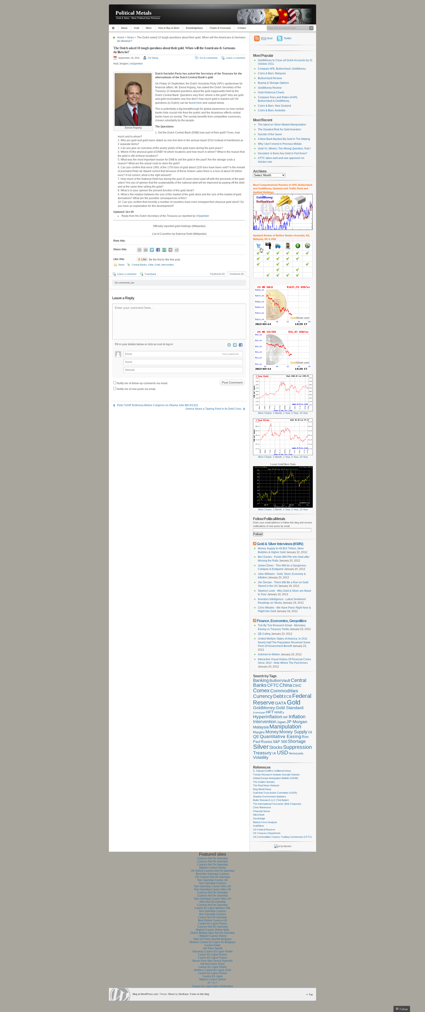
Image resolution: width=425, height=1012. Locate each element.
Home (114, 28)
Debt (150, 264)
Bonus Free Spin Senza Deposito (213, 960)
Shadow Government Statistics (269, 796)
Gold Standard (289, 707)
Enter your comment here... (134, 307)
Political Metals (133, 13)
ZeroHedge (259, 818)
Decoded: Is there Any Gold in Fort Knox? (282, 153)
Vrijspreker (202, 215)
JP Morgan (296, 721)
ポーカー (212, 982)
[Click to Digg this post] (170, 249)
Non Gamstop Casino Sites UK (212, 886)
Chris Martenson (262, 807)
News (130, 37)
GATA (280, 703)
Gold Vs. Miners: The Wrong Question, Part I (284, 148)
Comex (261, 690)
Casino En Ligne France (212, 923)
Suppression (297, 747)
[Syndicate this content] (254, 544)
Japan (281, 722)
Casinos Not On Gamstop (212, 858)
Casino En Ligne (213, 976)
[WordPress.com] (229, 345)
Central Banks (139, 264)
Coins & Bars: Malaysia (272, 73)
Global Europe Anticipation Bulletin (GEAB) (275, 778)
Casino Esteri (213, 945)
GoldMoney (264, 707)
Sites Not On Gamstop (212, 901)
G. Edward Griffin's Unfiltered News (272, 770)
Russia (266, 742)
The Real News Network (266, 785)
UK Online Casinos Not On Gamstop (212, 870)
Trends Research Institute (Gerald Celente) (276, 774)
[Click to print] (139, 249)
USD (282, 753)
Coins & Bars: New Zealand (274, 105)
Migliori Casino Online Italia (212, 929)
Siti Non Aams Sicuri (212, 963)
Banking (261, 680)
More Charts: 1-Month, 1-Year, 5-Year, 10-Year (283, 413)
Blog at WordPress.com (145, 994)
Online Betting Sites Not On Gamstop (212, 932)
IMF (285, 717)
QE (256, 736)
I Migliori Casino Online (213, 936)
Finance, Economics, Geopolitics (281, 621)
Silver (149, 28)
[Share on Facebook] (157, 249)
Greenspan (259, 712)
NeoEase (184, 994)
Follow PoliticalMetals (269, 519)
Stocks (275, 747)
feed (266, 38)
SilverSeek (259, 814)
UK (274, 753)
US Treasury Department (266, 833)
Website (130, 370)
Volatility (261, 757)
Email (182, 354)
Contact (242, 28)
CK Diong (153, 58)
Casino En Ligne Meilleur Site (212, 908)
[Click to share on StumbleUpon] (164, 249)
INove (171, 994)
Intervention (167, 264)
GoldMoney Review (270, 87)
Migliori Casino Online (212, 867)
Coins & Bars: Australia (271, 110)
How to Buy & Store (168, 28)
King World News (262, 789)
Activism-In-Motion (269, 654)
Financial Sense (261, 811)
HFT (270, 712)
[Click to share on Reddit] (176, 249)
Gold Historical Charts (271, 92)
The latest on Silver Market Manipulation (282, 124)
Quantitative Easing (280, 736)
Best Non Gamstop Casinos (212, 873)
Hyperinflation (267, 716)
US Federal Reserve (264, 829)
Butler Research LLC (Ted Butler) (271, 800)
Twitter (288, 38)
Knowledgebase (194, 28)
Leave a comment (235, 58)
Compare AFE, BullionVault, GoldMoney (282, 68)
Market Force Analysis (265, 822)
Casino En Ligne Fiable (212, 967)
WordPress (120, 994)
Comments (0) (237, 274)
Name (128, 362)
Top (311, 994)
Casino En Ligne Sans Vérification (212, 986)
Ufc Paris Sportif (212, 948)
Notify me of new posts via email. (136, 389)
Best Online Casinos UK (212, 920)
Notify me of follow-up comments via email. (142, 383)
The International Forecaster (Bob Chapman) (277, 804)
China (285, 685)
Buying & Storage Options (273, 82)
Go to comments (209, 58)
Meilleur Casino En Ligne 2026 (212, 970)
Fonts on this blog (199, 994)
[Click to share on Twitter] (151, 249)
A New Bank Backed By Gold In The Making (284, 139)
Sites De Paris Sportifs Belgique (212, 939)
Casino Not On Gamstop (212, 917)
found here (195, 102)
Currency (262, 696)
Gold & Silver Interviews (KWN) (280, 544)
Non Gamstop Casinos (212, 883)
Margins (259, 732)
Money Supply (293, 731)
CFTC (273, 685)
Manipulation (285, 727)
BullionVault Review (270, 78)
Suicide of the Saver (270, 134)
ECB (288, 697)
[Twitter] (235, 345)
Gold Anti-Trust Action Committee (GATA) (275, 792)
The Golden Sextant (263, 782)
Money (272, 731)
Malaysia (261, 727)
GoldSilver (258, 825)
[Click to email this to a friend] (145, 249)
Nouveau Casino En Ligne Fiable (213, 951)
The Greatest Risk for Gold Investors (279, 129)
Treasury (262, 752)
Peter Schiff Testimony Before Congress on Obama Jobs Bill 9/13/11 (157, 405)
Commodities (284, 690)
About (124, 28)
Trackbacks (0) (217, 274)
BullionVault (279, 680)
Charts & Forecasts (220, 28)
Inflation (297, 716)
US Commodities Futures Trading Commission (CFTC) (282, 837)
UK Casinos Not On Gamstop (212, 877)
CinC (297, 685)
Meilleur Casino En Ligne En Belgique (212, 942)
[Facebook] (240, 345)
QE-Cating (264, 633)
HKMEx (279, 712)
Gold (136, 28)
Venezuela (296, 753)
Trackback (150, 274)
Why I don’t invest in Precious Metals (280, 143)
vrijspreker (136, 63)
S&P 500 (280, 742)
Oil (310, 732)
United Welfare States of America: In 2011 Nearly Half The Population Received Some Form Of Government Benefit (284, 642)
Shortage (297, 741)
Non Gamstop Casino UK (212, 880)
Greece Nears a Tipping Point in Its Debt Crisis (213, 408)
